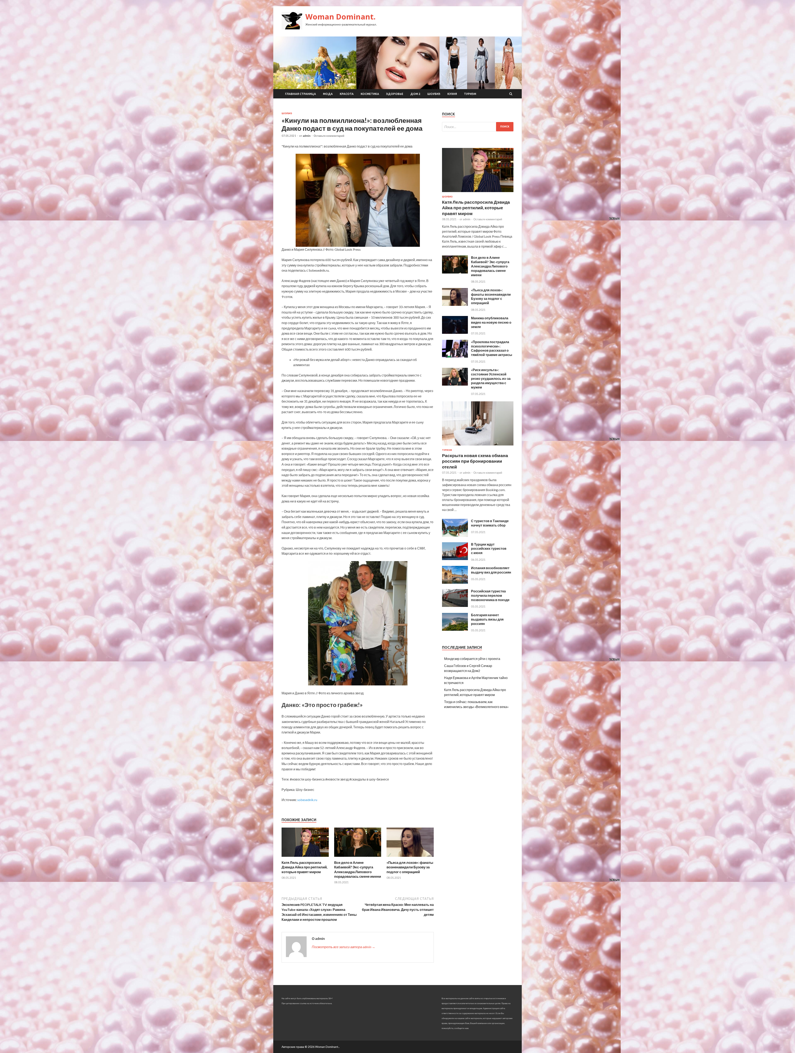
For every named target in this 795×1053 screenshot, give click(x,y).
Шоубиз (433, 94)
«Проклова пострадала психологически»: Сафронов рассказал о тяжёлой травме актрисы (491, 348)
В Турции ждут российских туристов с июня (488, 548)
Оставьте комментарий (329, 135)
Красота (347, 94)
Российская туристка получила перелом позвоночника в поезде (490, 595)
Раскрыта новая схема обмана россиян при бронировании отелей (475, 461)
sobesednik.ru (307, 800)
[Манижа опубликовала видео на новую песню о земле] (455, 332)
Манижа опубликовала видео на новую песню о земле (491, 322)
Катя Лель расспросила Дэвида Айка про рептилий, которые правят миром (305, 867)
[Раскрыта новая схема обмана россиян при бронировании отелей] (477, 446)
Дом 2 (415, 94)
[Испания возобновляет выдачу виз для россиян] (455, 582)
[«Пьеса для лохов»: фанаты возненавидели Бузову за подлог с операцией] (410, 858)
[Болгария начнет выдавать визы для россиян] (455, 629)
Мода (328, 94)
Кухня (452, 94)
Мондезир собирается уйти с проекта (472, 659)
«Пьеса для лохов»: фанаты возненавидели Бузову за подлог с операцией (410, 867)
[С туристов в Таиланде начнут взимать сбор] (455, 535)
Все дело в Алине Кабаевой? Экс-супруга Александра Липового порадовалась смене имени (357, 869)
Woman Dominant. (340, 17)
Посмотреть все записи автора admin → (343, 947)
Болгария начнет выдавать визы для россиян (487, 619)
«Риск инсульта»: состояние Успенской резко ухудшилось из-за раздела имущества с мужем (491, 378)
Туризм (470, 94)
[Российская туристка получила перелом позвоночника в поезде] (455, 606)
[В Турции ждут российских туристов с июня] (455, 559)
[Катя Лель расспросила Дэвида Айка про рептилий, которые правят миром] (305, 858)
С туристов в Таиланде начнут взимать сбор (490, 523)
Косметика (370, 94)
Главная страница (300, 94)
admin (307, 135)
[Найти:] (477, 126)
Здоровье (394, 94)
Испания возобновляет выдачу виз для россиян (491, 570)
